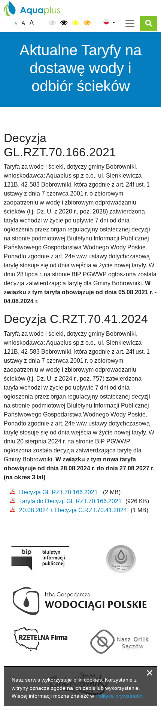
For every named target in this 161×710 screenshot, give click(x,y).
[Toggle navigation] (130, 23)
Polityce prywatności (119, 696)
